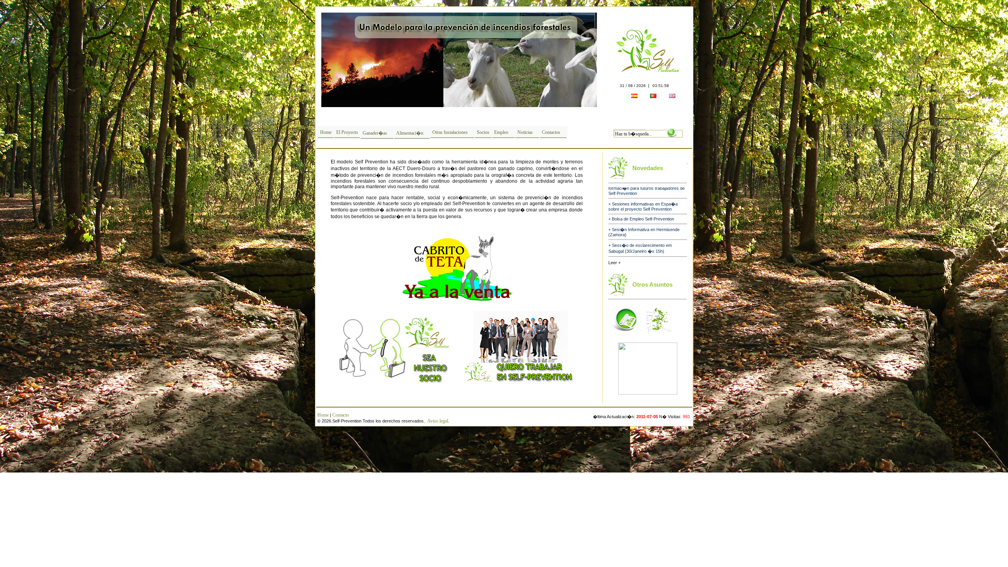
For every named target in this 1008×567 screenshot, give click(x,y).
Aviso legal (437, 421)
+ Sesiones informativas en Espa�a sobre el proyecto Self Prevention (643, 193)
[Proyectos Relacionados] (624, 334)
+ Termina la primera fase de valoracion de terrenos (646, 250)
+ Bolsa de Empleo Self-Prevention (641, 205)
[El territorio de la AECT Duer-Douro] (659, 334)
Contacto (340, 415)
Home (326, 132)
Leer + (614, 262)
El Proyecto (347, 132)
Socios (483, 132)
